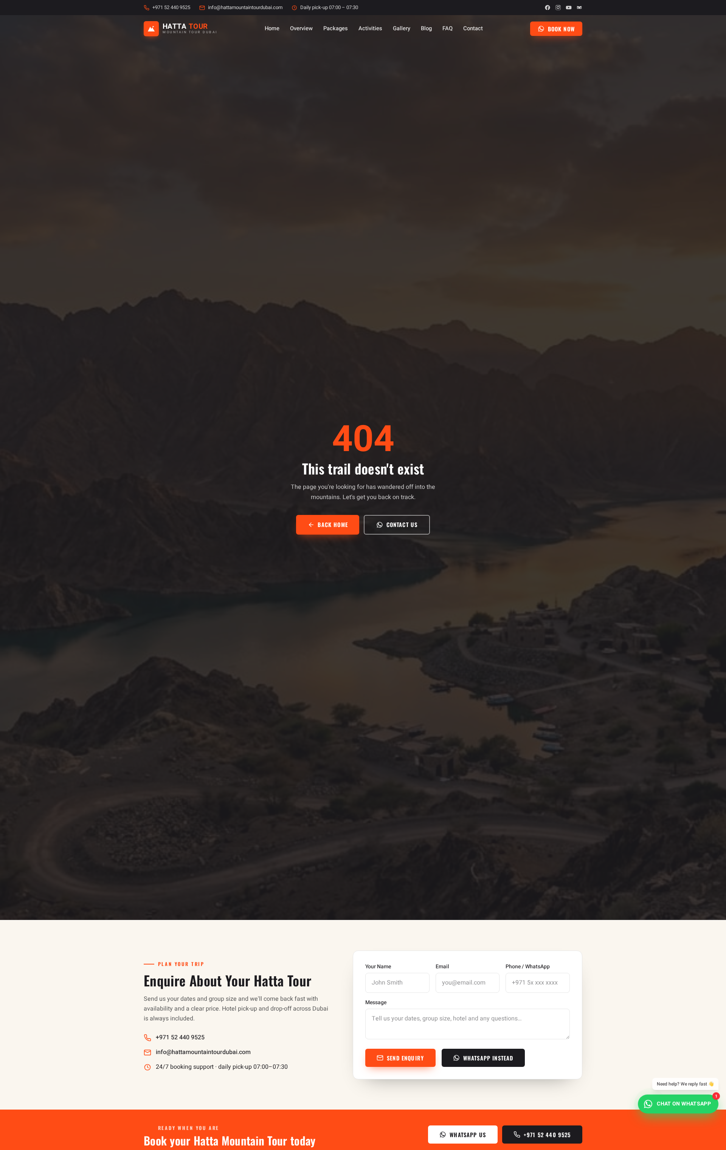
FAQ (447, 28)
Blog (426, 28)
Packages (335, 28)
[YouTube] (569, 8)
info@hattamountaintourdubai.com (245, 7)
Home (272, 28)
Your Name (378, 967)
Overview (301, 28)
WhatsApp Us (468, 1134)
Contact (473, 28)
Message (375, 1002)
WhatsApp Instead (488, 1058)
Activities (370, 28)
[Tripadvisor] (579, 8)
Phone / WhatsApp (528, 967)
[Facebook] (547, 8)
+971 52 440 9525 (171, 7)
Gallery (401, 28)
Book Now (561, 29)
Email (442, 967)
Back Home (333, 524)
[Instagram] (558, 8)
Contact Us (402, 524)
